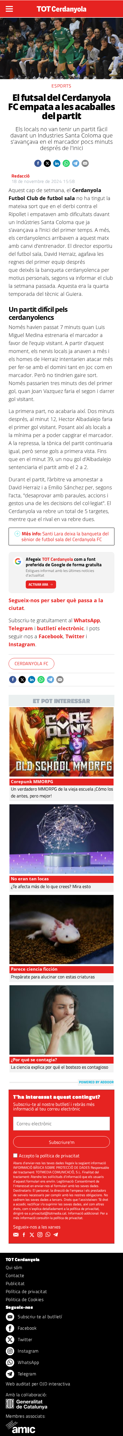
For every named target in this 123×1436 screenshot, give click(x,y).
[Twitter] (32, 1234)
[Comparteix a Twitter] (47, 163)
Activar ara (38, 584)
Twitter (75, 636)
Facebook (51, 636)
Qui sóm (14, 1267)
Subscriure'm (61, 1142)
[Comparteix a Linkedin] (56, 163)
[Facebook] (24, 1234)
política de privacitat (60, 1155)
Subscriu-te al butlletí (39, 1316)
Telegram (21, 628)
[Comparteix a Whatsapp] (66, 163)
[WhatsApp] (48, 1234)
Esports (61, 85)
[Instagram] (40, 1234)
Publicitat (15, 1283)
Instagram (22, 644)
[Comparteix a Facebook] (37, 163)
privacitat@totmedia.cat (48, 1213)
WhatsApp (87, 620)
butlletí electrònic (60, 628)
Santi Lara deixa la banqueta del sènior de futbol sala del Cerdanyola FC (65, 536)
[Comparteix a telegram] (75, 163)
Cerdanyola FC (31, 663)
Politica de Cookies (24, 1299)
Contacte (15, 1275)
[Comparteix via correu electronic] (85, 163)
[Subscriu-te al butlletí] (16, 1234)
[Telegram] (56, 1234)
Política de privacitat (26, 1291)
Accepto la (49, 1155)
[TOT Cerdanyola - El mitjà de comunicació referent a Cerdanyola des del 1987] (61, 8)
